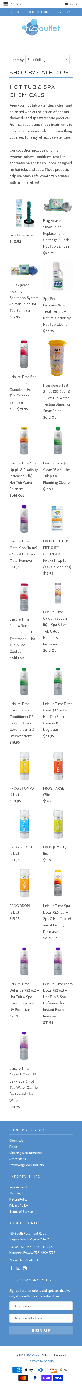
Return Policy (18, 1199)
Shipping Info (18, 1193)
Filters (13, 1147)
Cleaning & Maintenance (25, 1153)
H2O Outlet (33, 1355)
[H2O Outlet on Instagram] (25, 1268)
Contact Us (33, 1260)
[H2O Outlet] (41, 27)
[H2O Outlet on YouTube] (18, 1268)
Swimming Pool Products (26, 1165)
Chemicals (16, 1141)
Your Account (18, 1187)
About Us (15, 1260)
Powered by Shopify (41, 1361)
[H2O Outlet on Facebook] (11, 1268)
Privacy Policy (18, 1205)
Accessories (17, 1159)
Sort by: (18, 60)
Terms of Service (21, 1212)
